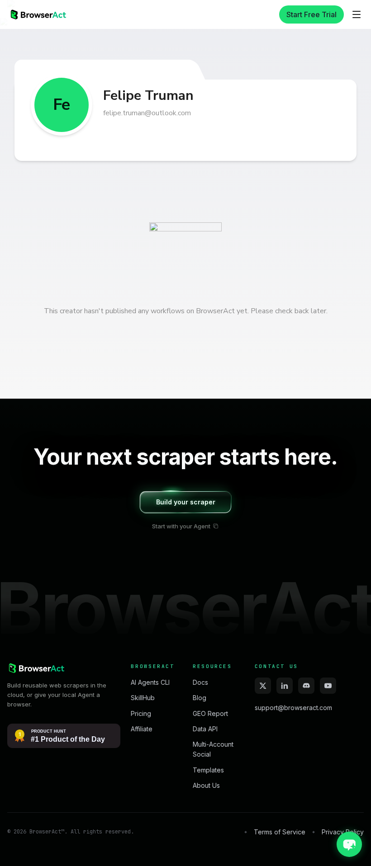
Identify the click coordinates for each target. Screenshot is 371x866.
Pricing (141, 713)
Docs (200, 682)
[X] (263, 686)
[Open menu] (356, 14)
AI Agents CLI (150, 682)
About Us (206, 785)
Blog (199, 697)
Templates (208, 770)
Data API (205, 729)
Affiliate (141, 729)
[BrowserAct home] (38, 14)
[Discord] (306, 686)
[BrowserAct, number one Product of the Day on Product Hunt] (63, 736)
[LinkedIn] (284, 686)
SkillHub (143, 697)
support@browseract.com (293, 707)
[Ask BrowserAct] (349, 844)
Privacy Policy (343, 832)
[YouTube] (328, 686)
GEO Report (210, 713)
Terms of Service (279, 832)
